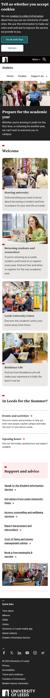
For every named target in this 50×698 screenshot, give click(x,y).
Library (5, 624)
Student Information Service (16, 637)
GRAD (5, 620)
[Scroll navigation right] (46, 76)
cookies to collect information (26, 16)
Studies (22, 76)
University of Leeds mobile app (17, 628)
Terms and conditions (12, 674)
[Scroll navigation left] (3, 76)
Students (7, 68)
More (35, 59)
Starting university (17, 192)
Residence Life (14, 367)
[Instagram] (35, 653)
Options (12, 48)
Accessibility (8, 670)
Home (10, 76)
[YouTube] (27, 653)
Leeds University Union (19, 316)
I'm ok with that (14, 39)
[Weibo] (43, 653)
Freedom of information (13, 679)
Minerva (6, 615)
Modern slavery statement (15, 683)
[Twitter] (11, 653)
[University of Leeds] (18, 693)
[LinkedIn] (19, 653)
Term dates (8, 611)
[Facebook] (4, 653)
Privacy (5, 665)
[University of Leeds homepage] (5, 59)
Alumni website (9, 633)
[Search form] (44, 59)
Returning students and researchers (20, 250)
